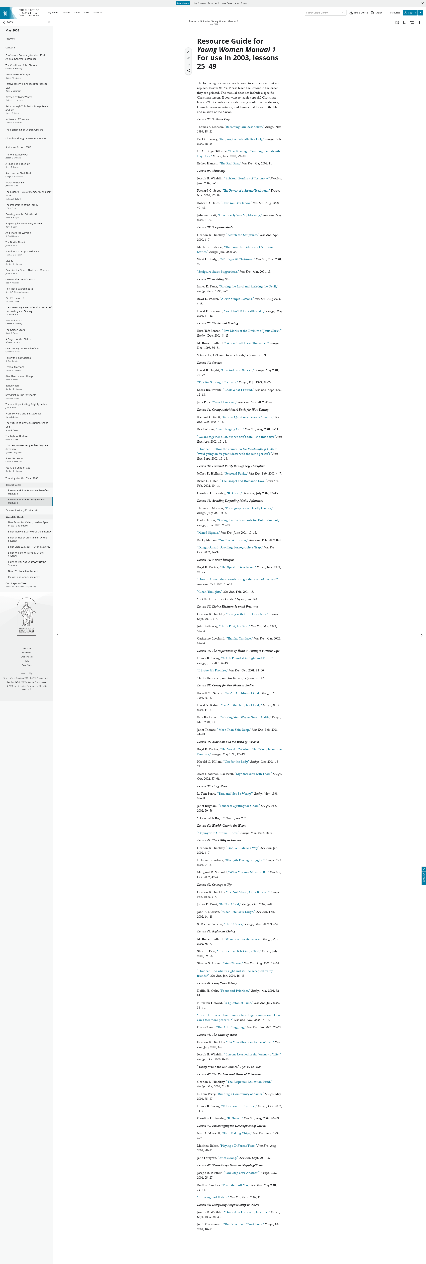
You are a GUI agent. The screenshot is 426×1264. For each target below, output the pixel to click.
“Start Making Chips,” (237, 1133)
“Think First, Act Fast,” (234, 626)
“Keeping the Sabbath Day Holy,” (241, 139)
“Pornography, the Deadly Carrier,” (249, 508)
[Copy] (188, 65)
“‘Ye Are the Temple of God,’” (241, 705)
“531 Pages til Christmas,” (237, 259)
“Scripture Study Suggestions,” (218, 272)
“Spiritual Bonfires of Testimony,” (247, 178)
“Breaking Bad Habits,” (213, 1197)
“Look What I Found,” (238, 390)
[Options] (419, 22)
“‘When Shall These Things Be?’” (246, 343)
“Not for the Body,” (236, 762)
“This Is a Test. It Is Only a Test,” (238, 951)
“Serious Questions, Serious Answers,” (248, 417)
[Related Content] (412, 22)
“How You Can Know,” (236, 203)
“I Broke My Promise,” (212, 670)
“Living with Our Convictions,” (247, 614)
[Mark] (188, 58)
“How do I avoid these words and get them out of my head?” (238, 579)
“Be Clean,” (234, 493)
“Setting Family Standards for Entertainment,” (248, 520)
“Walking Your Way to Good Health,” (245, 717)
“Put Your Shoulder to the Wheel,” (250, 1042)
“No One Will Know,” (233, 540)
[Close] (188, 51)
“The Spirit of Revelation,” (238, 567)
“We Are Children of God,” (242, 693)
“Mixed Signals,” (208, 533)
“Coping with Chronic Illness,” (218, 833)
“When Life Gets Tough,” (238, 912)
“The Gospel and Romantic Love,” (243, 481)
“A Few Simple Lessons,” (237, 299)
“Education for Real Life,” (239, 1106)
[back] (4, 22)
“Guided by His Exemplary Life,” (247, 1212)
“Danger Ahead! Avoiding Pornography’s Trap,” (230, 547)
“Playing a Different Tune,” (238, 1146)
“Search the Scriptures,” (242, 235)
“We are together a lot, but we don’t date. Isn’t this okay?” (236, 437)
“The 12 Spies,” (234, 924)
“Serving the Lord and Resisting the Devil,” (248, 286)
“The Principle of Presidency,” (243, 1224)
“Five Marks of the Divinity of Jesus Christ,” (252, 331)
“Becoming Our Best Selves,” (244, 127)
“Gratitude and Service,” (237, 370)
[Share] (188, 70)
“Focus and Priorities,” (235, 991)
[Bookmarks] (404, 22)
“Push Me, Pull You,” (235, 1185)
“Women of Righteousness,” (243, 939)
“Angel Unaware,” (224, 402)
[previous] (58, 635)
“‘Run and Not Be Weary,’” (235, 794)
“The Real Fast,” (230, 163)
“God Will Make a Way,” (242, 848)
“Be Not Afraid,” (230, 904)
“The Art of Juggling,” (231, 1027)
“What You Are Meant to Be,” (248, 872)
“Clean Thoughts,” (209, 592)
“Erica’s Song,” (228, 1158)
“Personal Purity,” (236, 474)
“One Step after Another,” (242, 1173)
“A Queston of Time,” (238, 1003)
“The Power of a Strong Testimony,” (246, 191)
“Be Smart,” (234, 1118)
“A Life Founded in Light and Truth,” (247, 658)
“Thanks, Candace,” (239, 638)
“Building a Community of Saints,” (240, 1094)
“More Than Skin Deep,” (234, 730)
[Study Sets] (397, 22)
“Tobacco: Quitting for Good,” (239, 806)
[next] (421, 635)
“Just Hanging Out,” (230, 429)
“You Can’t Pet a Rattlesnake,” (244, 311)
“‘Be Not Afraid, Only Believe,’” (248, 892)
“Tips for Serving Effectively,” (217, 382)
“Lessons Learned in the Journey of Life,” (252, 1054)
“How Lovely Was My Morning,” (240, 215)
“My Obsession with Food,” (253, 774)
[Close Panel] (49, 22)
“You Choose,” (233, 963)
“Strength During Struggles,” (245, 860)
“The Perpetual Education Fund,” (249, 1082)
